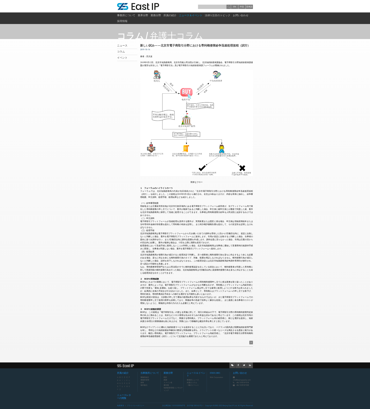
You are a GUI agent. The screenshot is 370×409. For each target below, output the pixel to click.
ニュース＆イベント (190, 15)
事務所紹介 (144, 377)
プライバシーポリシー (135, 406)
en (234, 7)
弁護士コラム (192, 383)
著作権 (166, 385)
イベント (122, 58)
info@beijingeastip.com (242, 380)
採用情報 (122, 21)
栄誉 (142, 383)
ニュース (122, 45)
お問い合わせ (240, 15)
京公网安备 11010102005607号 (173, 406)
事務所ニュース (193, 380)
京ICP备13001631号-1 (195, 406)
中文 (242, 7)
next (251, 342)
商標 (165, 380)
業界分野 (143, 15)
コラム (121, 51)
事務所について (126, 15)
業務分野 (156, 15)
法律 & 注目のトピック (217, 15)
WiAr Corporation (216, 377)
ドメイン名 (168, 383)
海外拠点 (143, 385)
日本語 (249, 7)
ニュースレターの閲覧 (124, 396)
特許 (165, 377)
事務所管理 (144, 380)
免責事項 (120, 406)
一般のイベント (193, 385)
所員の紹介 (169, 15)
